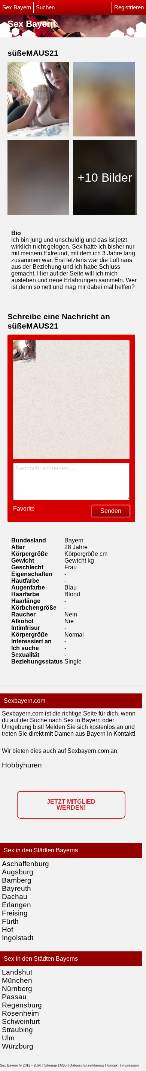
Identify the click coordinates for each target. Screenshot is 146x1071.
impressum (130, 1065)
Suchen (45, 7)
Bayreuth (16, 888)
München (17, 980)
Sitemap (50, 1065)
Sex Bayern (16, 7)
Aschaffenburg (25, 864)
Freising (15, 913)
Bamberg (16, 880)
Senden (110, 511)
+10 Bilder (104, 177)
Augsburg (17, 872)
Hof (7, 929)
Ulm (8, 1038)
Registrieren (129, 7)
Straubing (17, 1030)
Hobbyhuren (22, 765)
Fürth (10, 921)
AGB (63, 1065)
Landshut (17, 972)
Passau (14, 997)
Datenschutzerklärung (87, 1065)
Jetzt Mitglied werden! (71, 804)
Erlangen (16, 905)
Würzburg (17, 1046)
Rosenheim (20, 1013)
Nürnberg (17, 988)
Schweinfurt (21, 1021)
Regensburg (22, 1005)
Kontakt (113, 1065)
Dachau (14, 897)
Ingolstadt (17, 938)
